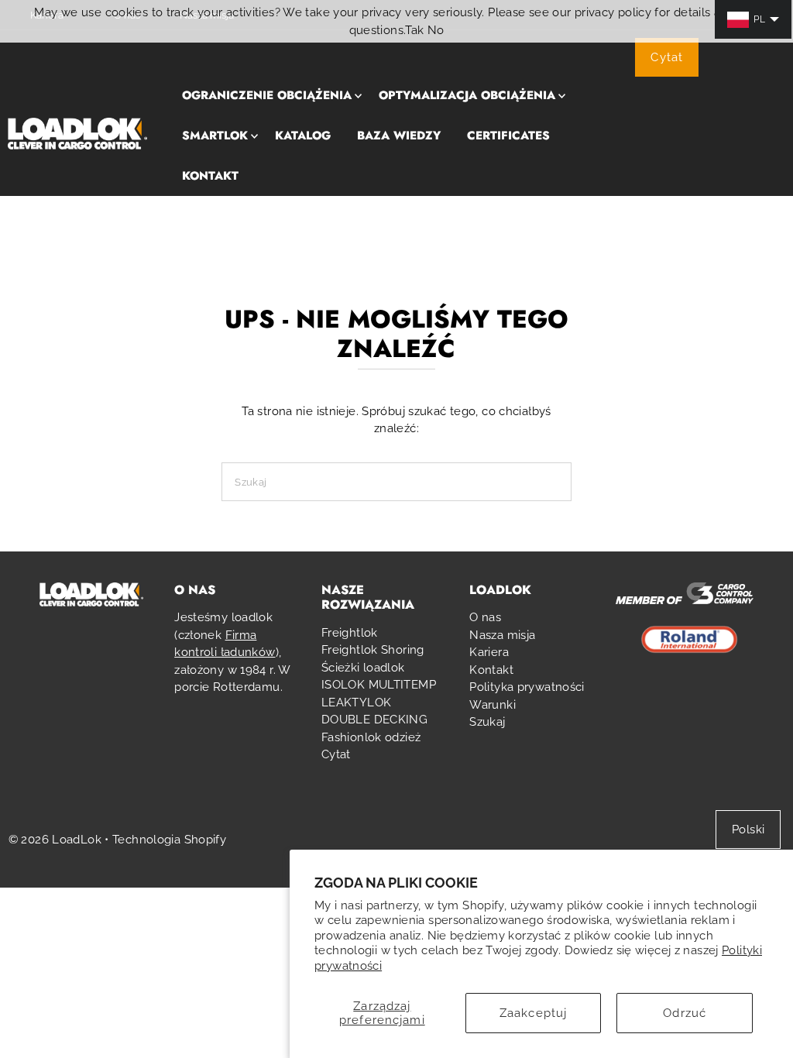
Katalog (303, 135)
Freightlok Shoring (372, 650)
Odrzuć (684, 1013)
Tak (414, 30)
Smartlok (215, 135)
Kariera (489, 652)
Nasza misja (502, 635)
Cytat (667, 57)
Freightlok (349, 633)
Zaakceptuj (533, 1013)
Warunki (492, 705)
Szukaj (487, 722)
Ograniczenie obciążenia (267, 95)
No (436, 30)
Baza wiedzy (399, 135)
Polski (748, 829)
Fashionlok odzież (371, 737)
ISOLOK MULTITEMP (378, 685)
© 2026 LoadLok (55, 840)
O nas (485, 617)
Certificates (508, 135)
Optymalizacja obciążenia (467, 95)
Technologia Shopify (169, 840)
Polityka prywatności (527, 687)
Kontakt (210, 175)
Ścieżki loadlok (363, 668)
